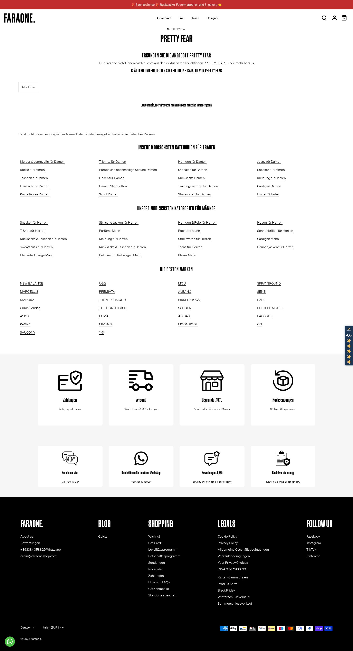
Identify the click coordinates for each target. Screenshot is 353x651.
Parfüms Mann (109, 231)
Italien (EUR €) (51, 627)
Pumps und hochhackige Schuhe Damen (128, 170)
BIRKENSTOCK (189, 300)
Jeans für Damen (269, 161)
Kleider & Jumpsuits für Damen (42, 161)
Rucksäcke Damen (191, 178)
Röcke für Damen (32, 170)
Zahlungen (156, 576)
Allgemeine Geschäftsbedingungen (243, 549)
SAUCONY (27, 332)
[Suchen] (324, 17)
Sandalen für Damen (192, 170)
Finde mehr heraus (240, 63)
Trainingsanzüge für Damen (198, 186)
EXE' (260, 300)
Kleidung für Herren (271, 178)
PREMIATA (107, 291)
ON (259, 324)
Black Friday (226, 590)
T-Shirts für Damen (112, 161)
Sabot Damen (108, 194)
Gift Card (154, 543)
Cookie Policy (227, 536)
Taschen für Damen (34, 178)
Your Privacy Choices (233, 562)
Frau (181, 18)
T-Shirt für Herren (32, 231)
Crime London (30, 308)
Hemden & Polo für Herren (197, 222)
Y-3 (101, 332)
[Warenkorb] (344, 17)
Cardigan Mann (268, 239)
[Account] (334, 17)
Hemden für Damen (192, 161)
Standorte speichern (163, 595)
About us (26, 536)
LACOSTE (264, 316)
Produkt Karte (228, 584)
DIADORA (27, 300)
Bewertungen (30, 543)
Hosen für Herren (270, 222)
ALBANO (184, 291)
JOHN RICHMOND (112, 300)
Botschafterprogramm (164, 556)
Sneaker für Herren (34, 222)
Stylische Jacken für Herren (119, 222)
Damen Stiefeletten (113, 186)
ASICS (24, 316)
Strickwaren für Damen (194, 194)
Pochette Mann (189, 231)
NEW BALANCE (31, 283)
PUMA (103, 316)
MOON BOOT (188, 324)
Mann (195, 18)
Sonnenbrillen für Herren (275, 231)
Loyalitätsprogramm (163, 549)
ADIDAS (184, 316)
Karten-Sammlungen (233, 577)
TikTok (311, 549)
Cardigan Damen (269, 186)
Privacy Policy (228, 543)
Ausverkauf (163, 18)
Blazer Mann (187, 255)
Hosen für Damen (111, 178)
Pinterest (313, 556)
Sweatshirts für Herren (36, 247)
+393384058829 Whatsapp (40, 549)
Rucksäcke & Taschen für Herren (43, 239)
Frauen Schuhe (268, 194)
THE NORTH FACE (112, 308)
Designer (212, 18)
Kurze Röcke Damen (34, 194)
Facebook (313, 536)
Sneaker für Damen (271, 170)
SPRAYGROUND (269, 283)
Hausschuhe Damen (34, 186)
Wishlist (154, 536)
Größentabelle (158, 589)
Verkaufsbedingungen (234, 556)
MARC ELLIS (29, 291)
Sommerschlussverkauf (235, 603)
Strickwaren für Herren (194, 239)
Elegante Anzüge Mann (37, 255)
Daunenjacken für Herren (275, 247)
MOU (182, 283)
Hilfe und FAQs (159, 582)
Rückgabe (155, 569)
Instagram (313, 543)
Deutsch (25, 627)
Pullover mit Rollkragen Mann (120, 255)
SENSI (261, 291)
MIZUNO (105, 324)
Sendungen (156, 562)
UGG (102, 283)
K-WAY (25, 324)
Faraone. (36, 639)
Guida (102, 536)
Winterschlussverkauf (233, 597)
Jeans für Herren (190, 247)
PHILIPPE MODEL (270, 308)
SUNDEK (184, 308)
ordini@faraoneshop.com (38, 556)
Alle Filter (29, 87)
